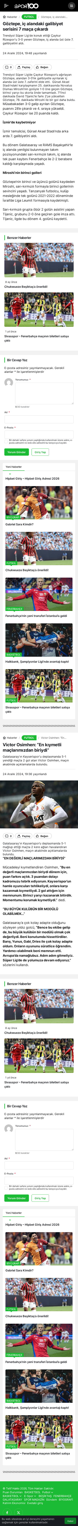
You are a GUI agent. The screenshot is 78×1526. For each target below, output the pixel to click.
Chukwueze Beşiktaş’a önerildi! (26, 286)
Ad (7, 412)
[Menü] (6, 5)
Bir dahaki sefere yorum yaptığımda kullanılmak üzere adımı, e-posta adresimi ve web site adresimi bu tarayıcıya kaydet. (41, 441)
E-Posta (10, 427)
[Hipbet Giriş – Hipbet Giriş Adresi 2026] (39, 478)
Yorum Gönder (16, 452)
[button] (71, 5)
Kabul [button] (70, 1521)
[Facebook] (7, 1512)
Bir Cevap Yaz (17, 360)
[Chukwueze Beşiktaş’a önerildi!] (39, 553)
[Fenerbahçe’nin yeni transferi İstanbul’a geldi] (39, 599)
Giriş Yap (40, 452)
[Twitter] (18, 1512)
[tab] (27, 467)
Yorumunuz (23, 379)
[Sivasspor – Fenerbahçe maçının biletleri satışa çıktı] (39, 693)
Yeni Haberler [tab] (14, 466)
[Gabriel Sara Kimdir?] (39, 507)
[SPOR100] (26, 5)
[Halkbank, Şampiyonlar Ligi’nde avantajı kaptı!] (39, 644)
